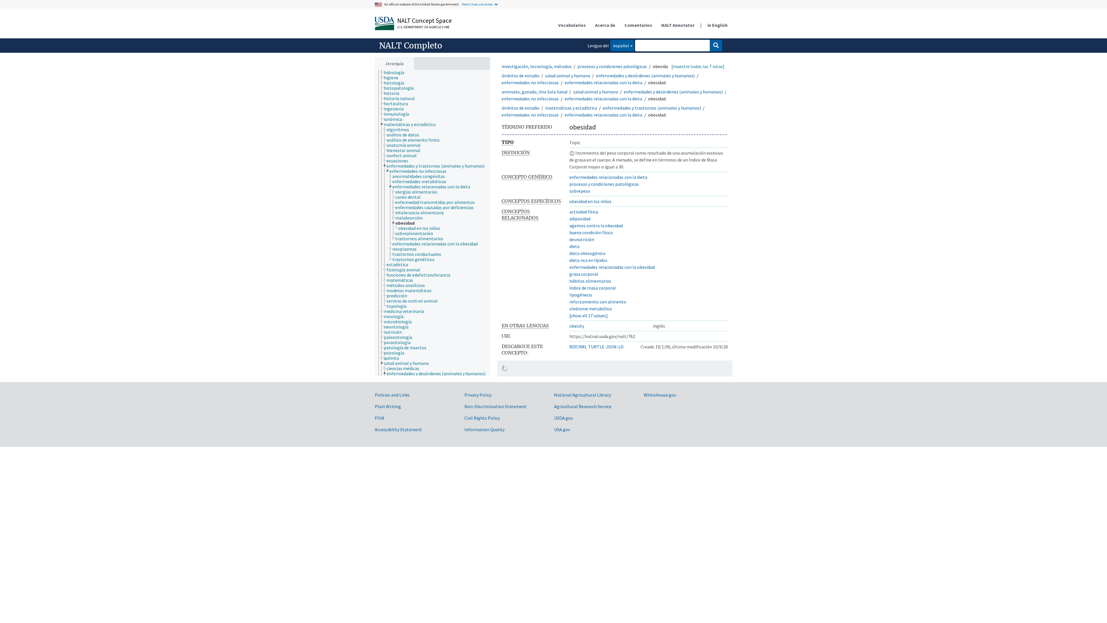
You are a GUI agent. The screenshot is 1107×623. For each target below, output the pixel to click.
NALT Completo (410, 45)
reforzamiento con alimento (597, 302)
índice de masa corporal (592, 288)
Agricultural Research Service (582, 406)
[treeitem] (396, 72)
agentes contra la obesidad (596, 225)
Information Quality (484, 429)
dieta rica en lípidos (588, 260)
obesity (576, 326)
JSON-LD (615, 347)
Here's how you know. (478, 4)
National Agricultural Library (582, 395)
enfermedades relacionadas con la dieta (603, 82)
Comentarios (638, 25)
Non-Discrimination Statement (495, 406)
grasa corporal (583, 274)
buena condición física (591, 232)
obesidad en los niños (590, 201)
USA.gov (562, 429)
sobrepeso (579, 191)
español (619, 45)
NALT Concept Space (424, 20)
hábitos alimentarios (590, 281)
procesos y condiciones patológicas (612, 66)
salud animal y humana (567, 75)
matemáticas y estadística (571, 108)
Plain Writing (388, 406)
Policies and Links (392, 395)
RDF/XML (578, 347)
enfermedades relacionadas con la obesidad (612, 267)
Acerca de (605, 25)
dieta (574, 246)
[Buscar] (716, 45)
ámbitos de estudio (520, 75)
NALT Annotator (677, 25)
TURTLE (596, 347)
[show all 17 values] (588, 315)
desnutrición (581, 239)
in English (717, 25)
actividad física (583, 212)
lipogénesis (580, 295)
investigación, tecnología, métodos (537, 66)
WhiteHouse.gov (660, 395)
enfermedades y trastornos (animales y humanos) (652, 108)
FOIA (379, 418)
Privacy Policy (478, 395)
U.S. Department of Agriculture (423, 27)
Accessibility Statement (398, 429)
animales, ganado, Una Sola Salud (534, 92)
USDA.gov (563, 418)
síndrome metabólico (590, 309)
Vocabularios (572, 25)
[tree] (432, 223)
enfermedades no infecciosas (530, 82)
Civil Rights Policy (482, 418)
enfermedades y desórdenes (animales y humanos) (645, 75)
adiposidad (579, 219)
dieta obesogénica (587, 253)
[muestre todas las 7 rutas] (697, 66)
